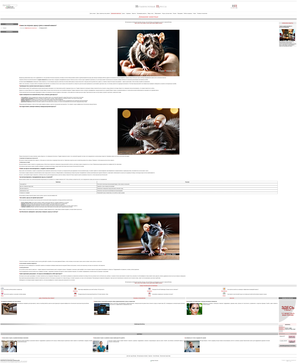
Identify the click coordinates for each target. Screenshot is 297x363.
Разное (174, 13)
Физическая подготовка (165, 355)
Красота (134, 13)
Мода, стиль (150, 13)
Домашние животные (116, 13)
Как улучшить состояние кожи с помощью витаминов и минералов (201, 301)
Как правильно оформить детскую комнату (11, 301)
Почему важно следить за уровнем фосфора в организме (15, 337)
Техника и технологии (202, 13)
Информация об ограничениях (6, 360)
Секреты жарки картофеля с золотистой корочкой (285, 27)
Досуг (123, 13)
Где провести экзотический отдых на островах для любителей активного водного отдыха (247, 294)
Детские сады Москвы (131, 355)
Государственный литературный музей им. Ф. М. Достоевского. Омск (93, 294)
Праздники (180, 13)
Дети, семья (93, 13)
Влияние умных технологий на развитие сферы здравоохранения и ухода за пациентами (114, 301)
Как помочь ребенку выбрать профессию (13, 289)
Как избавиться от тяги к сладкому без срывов (195, 337)
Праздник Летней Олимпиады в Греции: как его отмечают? (165, 289)
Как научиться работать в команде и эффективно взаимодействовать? (243, 289)
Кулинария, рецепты (141, 13)
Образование (158, 13)
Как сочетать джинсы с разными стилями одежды (15, 294)
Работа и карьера (188, 13)
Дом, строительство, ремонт (103, 13)
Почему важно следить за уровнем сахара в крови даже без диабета (109, 337)
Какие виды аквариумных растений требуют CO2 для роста (91, 289)
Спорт (194, 13)
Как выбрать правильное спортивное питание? (162, 294)
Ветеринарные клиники (142, 355)
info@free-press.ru (10, 8)
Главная (4, 28)
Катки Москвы (156, 355)
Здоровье (128, 13)
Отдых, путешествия (167, 13)
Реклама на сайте (16, 360)
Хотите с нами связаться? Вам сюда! (290, 329)
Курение (150, 355)
